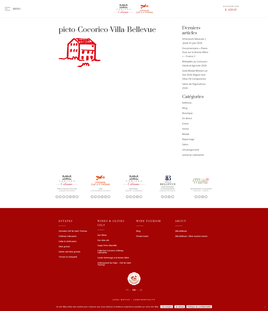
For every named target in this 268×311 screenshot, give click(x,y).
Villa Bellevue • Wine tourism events (191, 236)
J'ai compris (166, 307)
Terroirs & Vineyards (68, 257)
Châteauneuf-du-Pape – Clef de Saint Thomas (114, 264)
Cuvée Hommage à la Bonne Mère (113, 258)
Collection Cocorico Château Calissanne (110, 252)
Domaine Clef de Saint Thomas (73, 231)
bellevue (187, 102)
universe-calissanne (193, 154)
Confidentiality (144, 300)
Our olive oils (103, 240)
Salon (185, 144)
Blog (184, 108)
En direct (187, 118)
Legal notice (121, 300)
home (185, 128)
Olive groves (64, 247)
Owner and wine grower (69, 252)
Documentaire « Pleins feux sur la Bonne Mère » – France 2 (195, 52)
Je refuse (179, 307)
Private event (142, 236)
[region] (134, 186)
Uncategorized (190, 149)
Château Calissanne (67, 236)
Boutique (187, 113)
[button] (67, 186)
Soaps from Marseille (107, 245)
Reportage (188, 139)
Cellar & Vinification (67, 241)
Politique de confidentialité (199, 307)
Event (185, 123)
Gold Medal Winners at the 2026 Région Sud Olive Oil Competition (195, 74)
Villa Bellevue (181, 231)
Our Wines (102, 235)
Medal (185, 134)
